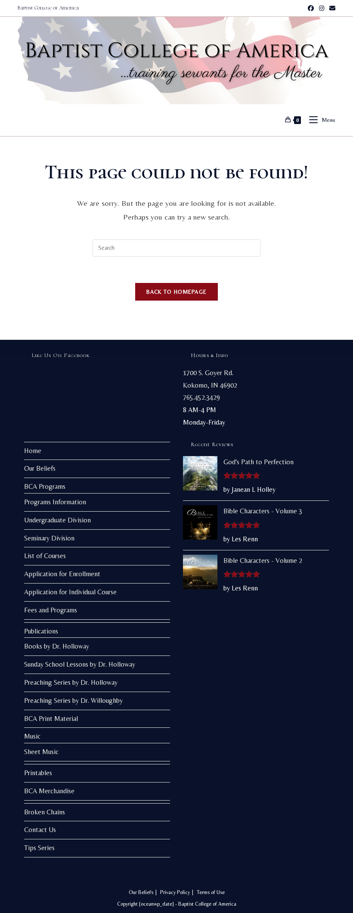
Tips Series (39, 848)
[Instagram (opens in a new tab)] (321, 8)
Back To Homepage (176, 292)
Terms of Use (211, 892)
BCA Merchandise (49, 791)
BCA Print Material (51, 718)
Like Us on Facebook (61, 355)
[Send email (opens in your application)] (331, 8)
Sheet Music (41, 752)
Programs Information (55, 502)
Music (32, 736)
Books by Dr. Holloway (56, 646)
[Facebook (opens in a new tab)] (310, 8)
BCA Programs (44, 486)
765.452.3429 (201, 397)
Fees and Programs (50, 610)
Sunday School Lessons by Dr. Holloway (79, 664)
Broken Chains (44, 812)
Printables (38, 773)
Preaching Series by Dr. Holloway (71, 682)
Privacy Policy (175, 892)
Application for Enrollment (62, 574)
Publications (41, 631)
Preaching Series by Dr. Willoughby (73, 700)
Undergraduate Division (57, 520)
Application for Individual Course (70, 592)
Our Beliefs (40, 468)
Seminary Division (49, 538)
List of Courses (45, 556)
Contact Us (40, 830)
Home (32, 451)
